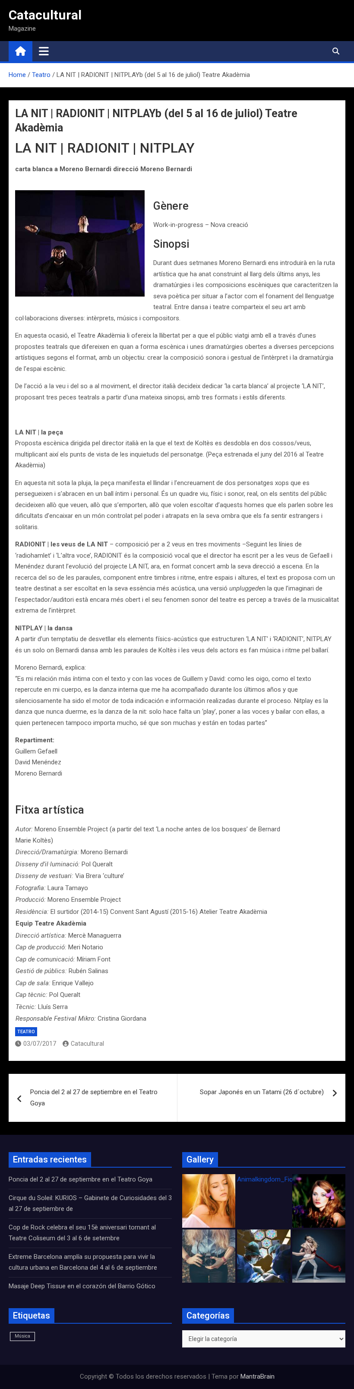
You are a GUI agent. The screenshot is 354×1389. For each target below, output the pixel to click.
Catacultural (45, 14)
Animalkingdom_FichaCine (274, 1179)
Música (22, 1336)
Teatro (26, 1032)
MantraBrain (257, 1376)
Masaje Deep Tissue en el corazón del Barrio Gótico (83, 1286)
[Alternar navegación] (43, 51)
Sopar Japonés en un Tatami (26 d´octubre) (262, 1092)
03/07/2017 (39, 1043)
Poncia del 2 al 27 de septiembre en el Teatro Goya (94, 1097)
